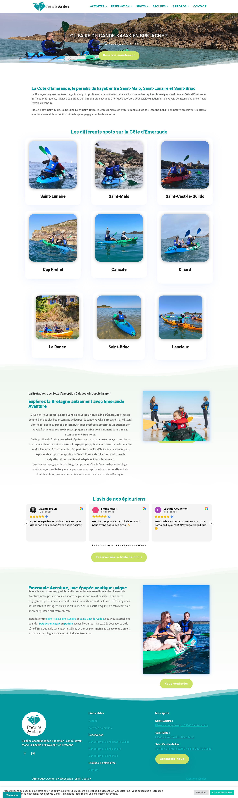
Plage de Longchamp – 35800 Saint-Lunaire (181, 725)
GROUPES (159, 6)
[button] (211, 522)
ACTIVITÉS (97, 6)
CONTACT (199, 6)
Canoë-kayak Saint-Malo (103, 756)
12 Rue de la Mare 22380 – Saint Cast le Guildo (183, 749)
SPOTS (141, 6)
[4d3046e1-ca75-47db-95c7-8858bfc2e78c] (176, 457)
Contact (93, 770)
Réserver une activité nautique (119, 557)
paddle (68, 623)
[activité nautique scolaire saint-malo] (176, 434)
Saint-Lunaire (68, 618)
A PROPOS (179, 6)
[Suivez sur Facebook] (25, 753)
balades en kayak (49, 623)
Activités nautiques (100, 728)
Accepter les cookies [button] (222, 792)
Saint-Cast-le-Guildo (92, 618)
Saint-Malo (52, 618)
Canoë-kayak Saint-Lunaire (105, 749)
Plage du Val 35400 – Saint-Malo (174, 737)
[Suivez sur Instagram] (33, 753)
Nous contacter (176, 683)
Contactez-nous (172, 759)
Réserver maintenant (119, 55)
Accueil (93, 721)
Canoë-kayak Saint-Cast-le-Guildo (109, 742)
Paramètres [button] (201, 792)
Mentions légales (196, 779)
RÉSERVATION (120, 6)
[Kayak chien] (176, 673)
